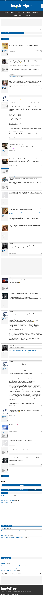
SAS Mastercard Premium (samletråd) (7, 532)
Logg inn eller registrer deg (36, 0)
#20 (41, 464)
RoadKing (3, 183)
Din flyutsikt (3, 563)
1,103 (7, 451)
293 (7, 172)
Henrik (15, 255)
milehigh (3, 250)
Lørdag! (2, 504)
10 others (18, 139)
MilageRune (4, 87)
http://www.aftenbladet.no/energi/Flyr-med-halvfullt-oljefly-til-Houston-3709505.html (25, 48)
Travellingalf (4, 166)
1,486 (7, 52)
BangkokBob (4, 432)
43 (7, 436)
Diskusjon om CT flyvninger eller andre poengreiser (10, 568)
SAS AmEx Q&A (4, 528)
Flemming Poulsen (3, 448)
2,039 (7, 287)
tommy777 (4, 103)
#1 (41, 51)
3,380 (7, 355)
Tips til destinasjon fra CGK (6, 495)
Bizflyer (11, 255)
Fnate (3, 66)
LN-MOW (3, 232)
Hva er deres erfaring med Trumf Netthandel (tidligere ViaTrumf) (12, 537)
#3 (41, 88)
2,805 (7, 152)
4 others (19, 255)
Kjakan (13, 255)
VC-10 (15, 139)
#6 (41, 165)
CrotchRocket (15, 35)
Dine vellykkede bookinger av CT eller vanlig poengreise (11, 530)
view (3, 215)
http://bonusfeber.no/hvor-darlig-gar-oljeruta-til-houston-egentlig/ (25, 42)
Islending (11, 139)
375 (7, 434)
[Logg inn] (42, 7)
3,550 (7, 68)
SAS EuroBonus (6, 35)
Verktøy (21, 489)
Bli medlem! (21, 485)
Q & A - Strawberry (4, 535)
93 (7, 91)
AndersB (11, 466)
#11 (41, 253)
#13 (41, 302)
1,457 (7, 237)
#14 (41, 341)
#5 (41, 150)
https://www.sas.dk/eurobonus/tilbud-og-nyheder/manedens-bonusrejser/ (23, 443)
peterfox (3, 300)
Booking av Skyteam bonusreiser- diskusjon (8, 570)
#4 (41, 137)
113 (7, 154)
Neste (7, 38)
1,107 (7, 202)
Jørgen (3, 150)
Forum (34, 489)
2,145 (7, 305)
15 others (19, 76)
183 (7, 54)
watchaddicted (4, 284)
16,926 (7, 186)
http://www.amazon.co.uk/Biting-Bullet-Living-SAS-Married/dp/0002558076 (23, 350)
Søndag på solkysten (5, 502)
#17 (41, 415)
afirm (10, 76)
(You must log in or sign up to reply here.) (35, 475)
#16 (41, 405)
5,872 (7, 170)
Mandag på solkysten (5, 497)
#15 (41, 355)
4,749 (7, 105)
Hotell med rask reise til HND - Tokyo (7, 500)
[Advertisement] (21, 515)
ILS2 (2, 199)
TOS (13, 139)
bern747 (15, 76)
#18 (41, 431)
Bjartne (13, 76)
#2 (41, 74)
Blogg (8, 489)
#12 (41, 284)
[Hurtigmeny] (40, 29)
